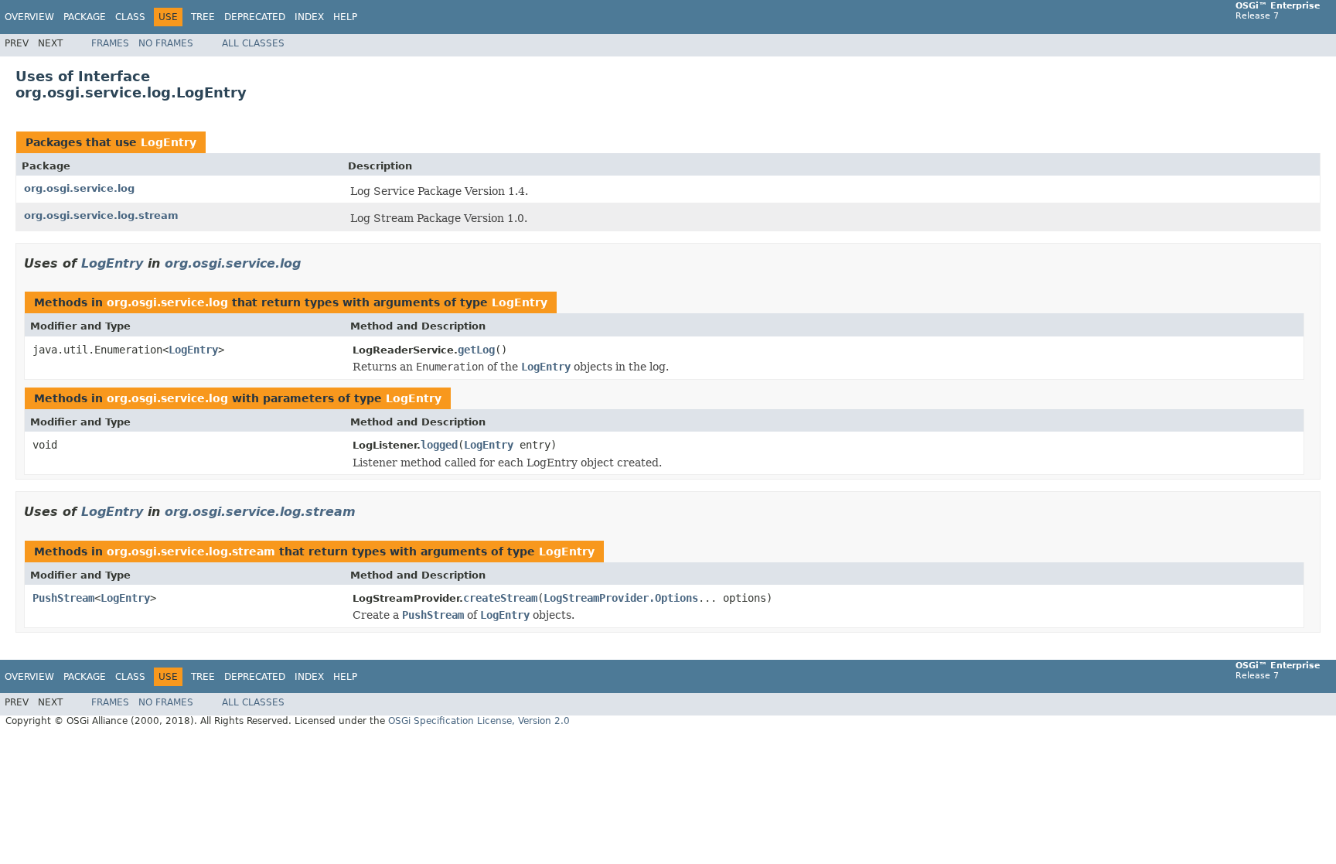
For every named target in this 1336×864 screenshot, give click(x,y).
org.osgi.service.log (79, 188)
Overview (29, 17)
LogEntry (168, 142)
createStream (500, 598)
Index (309, 17)
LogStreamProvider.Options (621, 598)
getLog (476, 349)
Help (345, 17)
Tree (203, 17)
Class (130, 17)
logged (439, 445)
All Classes (253, 43)
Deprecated (254, 17)
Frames (110, 43)
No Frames (165, 43)
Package (84, 17)
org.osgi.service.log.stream (101, 215)
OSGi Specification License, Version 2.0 (479, 720)
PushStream (63, 598)
